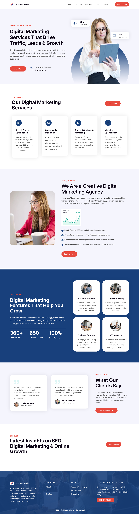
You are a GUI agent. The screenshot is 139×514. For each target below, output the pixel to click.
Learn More (18, 69)
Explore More (113, 103)
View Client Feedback (106, 410)
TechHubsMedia (22, 4)
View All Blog (114, 444)
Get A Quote (122, 4)
